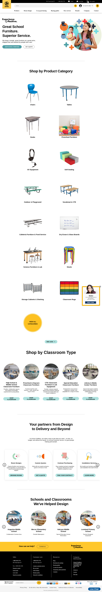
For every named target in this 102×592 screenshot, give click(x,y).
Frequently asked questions (59, 569)
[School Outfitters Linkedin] (80, 583)
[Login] (81, 5)
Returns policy (36, 572)
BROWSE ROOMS (16, 475)
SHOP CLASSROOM (11, 398)
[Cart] (97, 5)
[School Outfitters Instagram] (78, 583)
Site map (75, 574)
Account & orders (87, 5)
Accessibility (79, 587)
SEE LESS (50, 341)
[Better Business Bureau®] (96, 583)
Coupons (55, 571)
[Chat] (78, 1)
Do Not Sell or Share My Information (38, 587)
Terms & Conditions (38, 575)
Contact (39, 566)
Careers (75, 572)
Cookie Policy (53, 587)
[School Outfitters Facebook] (76, 583)
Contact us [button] (42, 546)
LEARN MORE (89, 475)
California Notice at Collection (66, 587)
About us (75, 570)
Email (72, 1)
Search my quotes (17, 575)
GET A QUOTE (29, 46)
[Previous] (4, 464)
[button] (92, 296)
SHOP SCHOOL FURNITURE (12, 46)
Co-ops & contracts (57, 567)
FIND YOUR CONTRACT (65, 475)
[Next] (97, 464)
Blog (54, 560)
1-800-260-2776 (61, 1)
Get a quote (92, 1)
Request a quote (16, 568)
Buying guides (56, 565)
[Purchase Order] (62, 583)
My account (36, 568)
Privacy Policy (23, 587)
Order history (36, 570)
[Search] (75, 5)
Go (39, 582)
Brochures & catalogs (58, 562)
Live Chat (81, 1)
